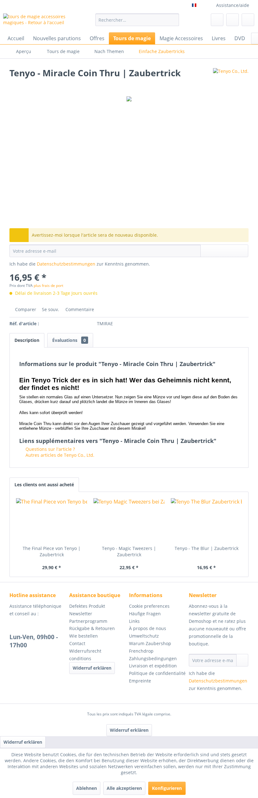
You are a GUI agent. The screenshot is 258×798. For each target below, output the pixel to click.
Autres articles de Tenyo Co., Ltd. (59, 455)
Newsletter (80, 614)
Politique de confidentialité (157, 673)
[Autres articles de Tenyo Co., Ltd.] (231, 79)
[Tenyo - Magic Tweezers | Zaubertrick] (129, 520)
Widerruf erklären (92, 668)
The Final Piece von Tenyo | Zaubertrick (52, 551)
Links (134, 621)
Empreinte (140, 681)
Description (26, 340)
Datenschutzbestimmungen (66, 264)
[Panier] (248, 19)
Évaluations (69, 340)
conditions (80, 658)
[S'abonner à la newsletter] (242, 660)
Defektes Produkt (87, 606)
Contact (77, 643)
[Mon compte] (232, 19)
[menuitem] (137, 19)
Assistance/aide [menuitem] (232, 5)
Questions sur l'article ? (49, 449)
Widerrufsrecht (85, 651)
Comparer (25, 309)
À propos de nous (147, 628)
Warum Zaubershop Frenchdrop (150, 647)
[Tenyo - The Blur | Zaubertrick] (206, 520)
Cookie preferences (149, 606)
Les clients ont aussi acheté (44, 485)
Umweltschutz (144, 636)
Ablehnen (86, 788)
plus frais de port (48, 285)
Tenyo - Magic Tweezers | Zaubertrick (129, 551)
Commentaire (79, 309)
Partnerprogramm (88, 621)
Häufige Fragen (145, 614)
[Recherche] (173, 19)
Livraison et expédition (153, 666)
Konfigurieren (167, 788)
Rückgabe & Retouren (92, 628)
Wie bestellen (83, 636)
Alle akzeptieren (124, 788)
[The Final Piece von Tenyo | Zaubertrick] (51, 520)
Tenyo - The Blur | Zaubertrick (206, 548)
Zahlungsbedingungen (153, 658)
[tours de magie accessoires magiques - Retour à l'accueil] (39, 21)
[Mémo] (217, 19)
